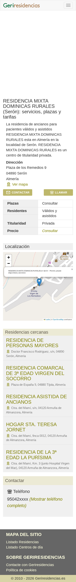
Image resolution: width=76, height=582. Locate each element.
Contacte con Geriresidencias (30, 565)
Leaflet (47, 319)
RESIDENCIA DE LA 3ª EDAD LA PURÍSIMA (31, 454)
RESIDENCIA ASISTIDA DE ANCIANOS (36, 399)
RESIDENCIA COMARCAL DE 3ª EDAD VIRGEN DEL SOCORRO (35, 373)
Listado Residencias (22, 542)
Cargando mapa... (38, 286)
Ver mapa (20, 184)
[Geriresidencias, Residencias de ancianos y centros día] (21, 5)
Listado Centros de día (24, 547)
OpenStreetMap (58, 319)
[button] (39, 282)
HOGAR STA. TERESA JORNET (31, 427)
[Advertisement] (38, 52)
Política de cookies (21, 570)
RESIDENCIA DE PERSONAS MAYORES (32, 342)
